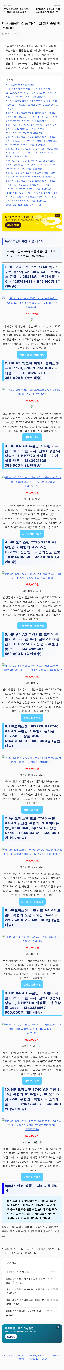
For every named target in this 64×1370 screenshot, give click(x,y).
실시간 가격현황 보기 (32, 901)
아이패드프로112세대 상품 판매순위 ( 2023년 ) (24, 1313)
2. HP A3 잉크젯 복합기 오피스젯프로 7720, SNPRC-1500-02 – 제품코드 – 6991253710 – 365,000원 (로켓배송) (31, 105)
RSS (11, 1355)
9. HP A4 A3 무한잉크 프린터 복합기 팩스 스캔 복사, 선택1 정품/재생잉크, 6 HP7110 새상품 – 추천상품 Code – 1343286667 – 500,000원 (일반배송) (31, 185)
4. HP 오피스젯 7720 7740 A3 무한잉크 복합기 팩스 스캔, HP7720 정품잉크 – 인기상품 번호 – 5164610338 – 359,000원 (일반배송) (31, 129)
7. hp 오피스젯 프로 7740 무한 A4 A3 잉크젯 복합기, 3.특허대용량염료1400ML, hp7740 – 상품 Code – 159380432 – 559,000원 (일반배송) (31, 164)
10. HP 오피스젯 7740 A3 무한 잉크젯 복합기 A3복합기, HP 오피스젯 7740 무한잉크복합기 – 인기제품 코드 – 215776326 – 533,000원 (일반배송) (31, 197)
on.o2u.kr (33, 1359)
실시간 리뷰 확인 (32, 1176)
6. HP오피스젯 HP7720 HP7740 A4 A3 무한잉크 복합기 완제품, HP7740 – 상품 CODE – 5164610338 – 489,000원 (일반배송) (31, 152)
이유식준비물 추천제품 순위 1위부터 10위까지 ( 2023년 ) (25, 1302)
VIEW (44, 1359)
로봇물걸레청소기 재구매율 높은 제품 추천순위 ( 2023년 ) (25, 1280)
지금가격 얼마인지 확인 (32, 625)
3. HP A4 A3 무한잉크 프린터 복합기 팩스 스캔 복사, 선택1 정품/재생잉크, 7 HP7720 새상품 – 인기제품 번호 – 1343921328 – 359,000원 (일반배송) (31, 117)
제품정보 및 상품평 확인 (32, 354)
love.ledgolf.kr (35, 1355)
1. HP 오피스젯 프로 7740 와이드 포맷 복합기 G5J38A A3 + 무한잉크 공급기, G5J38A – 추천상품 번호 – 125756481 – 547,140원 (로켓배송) (30, 93)
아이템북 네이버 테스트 (17, 1271)
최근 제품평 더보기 (32, 533)
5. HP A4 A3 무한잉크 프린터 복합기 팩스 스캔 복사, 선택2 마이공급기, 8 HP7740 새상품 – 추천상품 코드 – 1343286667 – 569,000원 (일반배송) (31, 141)
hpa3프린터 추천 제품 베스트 (19, 84)
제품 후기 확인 (32, 437)
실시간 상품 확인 (32, 717)
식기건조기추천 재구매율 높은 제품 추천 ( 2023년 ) (25, 1291)
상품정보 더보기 (32, 809)
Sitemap (20, 1355)
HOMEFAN (51, 1355)
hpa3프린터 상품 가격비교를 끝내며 (23, 205)
